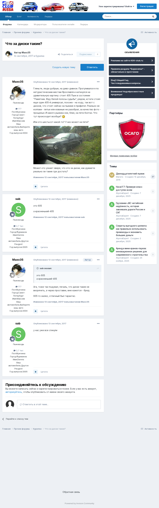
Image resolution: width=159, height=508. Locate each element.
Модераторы (40, 24)
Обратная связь (71, 492)
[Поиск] (153, 16)
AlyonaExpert (122, 193)
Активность (33, 16)
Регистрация (146, 6)
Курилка (40, 56)
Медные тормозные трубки (123, 155)
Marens (119, 177)
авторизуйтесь (13, 392)
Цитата (44, 186)
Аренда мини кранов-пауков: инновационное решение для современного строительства (132, 251)
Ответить (92, 67)
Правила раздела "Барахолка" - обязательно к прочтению (128, 70)
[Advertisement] (79, 458)
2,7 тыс (19, 226)
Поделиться (66, 54)
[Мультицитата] (35, 186)
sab (17, 199)
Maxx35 (26, 52)
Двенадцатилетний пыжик (130, 173)
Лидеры (84, 24)
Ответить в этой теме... (35, 404)
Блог (19, 16)
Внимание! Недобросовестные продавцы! (127, 93)
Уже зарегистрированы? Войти (116, 6)
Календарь (22, 24)
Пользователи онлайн (63, 24)
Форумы (7, 24)
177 (19, 108)
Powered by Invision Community (79, 503)
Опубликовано (49, 82)
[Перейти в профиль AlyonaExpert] (111, 188)
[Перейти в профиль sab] (18, 210)
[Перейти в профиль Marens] (111, 175)
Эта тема (141, 16)
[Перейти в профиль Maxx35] (8, 54)
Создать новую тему (63, 67)
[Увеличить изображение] (63, 116)
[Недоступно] (67, 144)
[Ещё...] (98, 82)
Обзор (8, 16)
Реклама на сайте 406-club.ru (127, 60)
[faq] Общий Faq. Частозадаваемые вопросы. (126, 82)
